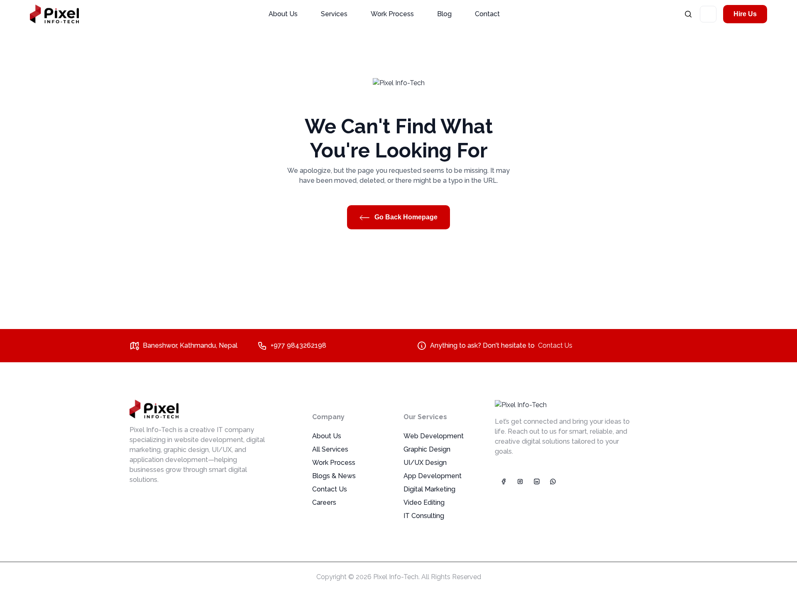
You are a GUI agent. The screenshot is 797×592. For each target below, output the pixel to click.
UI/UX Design (425, 463)
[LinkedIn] (536, 481)
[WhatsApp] (553, 481)
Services (334, 14)
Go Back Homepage (405, 217)
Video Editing (424, 502)
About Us (283, 14)
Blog (444, 14)
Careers (324, 502)
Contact (487, 14)
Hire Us (745, 13)
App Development (432, 476)
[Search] (688, 14)
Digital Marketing (429, 489)
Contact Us (555, 345)
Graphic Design (426, 449)
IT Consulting (423, 516)
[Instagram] (519, 481)
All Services (330, 449)
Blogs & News (334, 476)
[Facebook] (503, 481)
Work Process (392, 14)
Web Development (433, 436)
